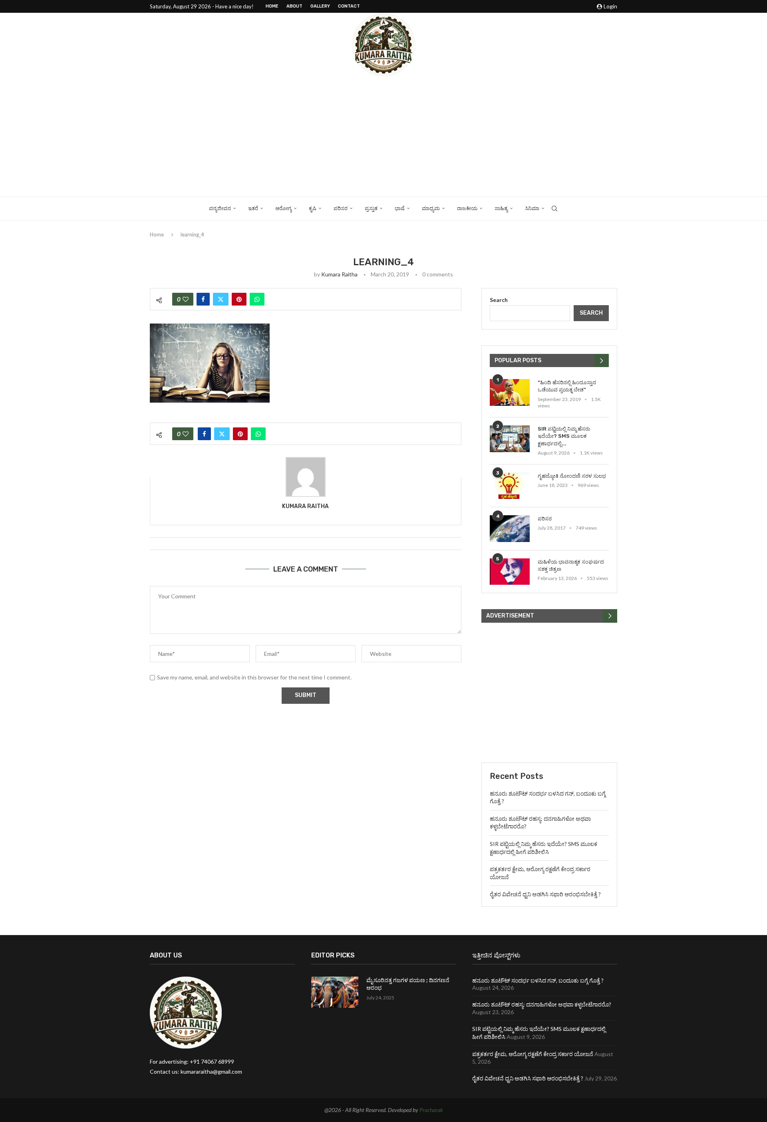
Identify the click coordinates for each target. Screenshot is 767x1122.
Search (499, 299)
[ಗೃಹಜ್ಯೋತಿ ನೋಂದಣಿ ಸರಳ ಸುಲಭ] (510, 486)
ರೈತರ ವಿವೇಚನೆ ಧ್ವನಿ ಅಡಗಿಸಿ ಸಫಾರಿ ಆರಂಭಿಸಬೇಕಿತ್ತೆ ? (545, 894)
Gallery (320, 6)
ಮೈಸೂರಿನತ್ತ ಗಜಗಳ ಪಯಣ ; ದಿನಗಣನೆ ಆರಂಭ (407, 984)
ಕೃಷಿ (312, 208)
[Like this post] (186, 299)
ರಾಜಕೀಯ (467, 208)
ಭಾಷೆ (400, 208)
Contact (349, 6)
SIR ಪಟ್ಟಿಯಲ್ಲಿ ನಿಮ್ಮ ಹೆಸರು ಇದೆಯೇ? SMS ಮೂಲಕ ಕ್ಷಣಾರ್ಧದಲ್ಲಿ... (564, 436)
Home (272, 6)
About (294, 6)
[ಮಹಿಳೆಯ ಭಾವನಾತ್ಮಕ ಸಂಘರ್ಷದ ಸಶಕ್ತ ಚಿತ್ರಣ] (510, 571)
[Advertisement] (383, 137)
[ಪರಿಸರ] (510, 528)
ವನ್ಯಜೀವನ (220, 208)
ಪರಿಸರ (341, 208)
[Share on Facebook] (203, 299)
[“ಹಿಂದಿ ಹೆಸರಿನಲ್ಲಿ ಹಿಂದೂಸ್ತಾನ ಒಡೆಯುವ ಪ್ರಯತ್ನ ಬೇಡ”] (510, 392)
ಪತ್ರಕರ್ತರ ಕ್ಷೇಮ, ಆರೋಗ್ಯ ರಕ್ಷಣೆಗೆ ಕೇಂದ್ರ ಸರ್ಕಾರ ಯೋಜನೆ (532, 1054)
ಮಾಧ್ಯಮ (431, 208)
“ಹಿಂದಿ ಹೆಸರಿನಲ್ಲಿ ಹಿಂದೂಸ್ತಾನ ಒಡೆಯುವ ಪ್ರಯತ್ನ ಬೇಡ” (567, 386)
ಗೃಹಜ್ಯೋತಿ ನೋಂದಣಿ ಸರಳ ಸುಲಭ (572, 476)
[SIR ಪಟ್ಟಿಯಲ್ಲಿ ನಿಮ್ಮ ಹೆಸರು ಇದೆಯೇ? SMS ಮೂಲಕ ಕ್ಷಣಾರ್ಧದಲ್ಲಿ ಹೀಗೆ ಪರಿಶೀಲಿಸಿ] (510, 438)
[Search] (554, 208)
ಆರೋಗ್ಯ (283, 208)
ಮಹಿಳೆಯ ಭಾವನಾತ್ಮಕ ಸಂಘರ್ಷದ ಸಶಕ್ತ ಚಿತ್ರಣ (571, 565)
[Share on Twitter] (221, 299)
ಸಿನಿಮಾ (532, 208)
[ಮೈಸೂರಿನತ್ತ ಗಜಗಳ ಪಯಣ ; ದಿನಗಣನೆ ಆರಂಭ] (334, 992)
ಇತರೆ (253, 208)
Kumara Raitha (339, 274)
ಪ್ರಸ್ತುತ (371, 208)
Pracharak (431, 1109)
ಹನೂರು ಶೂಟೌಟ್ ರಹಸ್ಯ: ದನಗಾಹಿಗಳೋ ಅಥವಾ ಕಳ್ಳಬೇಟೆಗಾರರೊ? (541, 1004)
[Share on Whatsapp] (257, 299)
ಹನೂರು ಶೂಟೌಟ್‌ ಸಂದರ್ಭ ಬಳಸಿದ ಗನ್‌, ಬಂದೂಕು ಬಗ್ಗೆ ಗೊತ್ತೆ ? (538, 980)
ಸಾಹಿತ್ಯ (501, 208)
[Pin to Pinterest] (239, 299)
